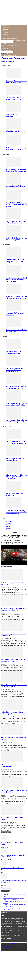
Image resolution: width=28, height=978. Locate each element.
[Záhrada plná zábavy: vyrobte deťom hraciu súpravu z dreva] (13, 383)
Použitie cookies (7, 945)
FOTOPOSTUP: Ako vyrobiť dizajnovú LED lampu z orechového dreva (14, 369)
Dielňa (5, 336)
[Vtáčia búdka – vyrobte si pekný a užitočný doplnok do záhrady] (13, 400)
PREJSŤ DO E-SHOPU (14, 970)
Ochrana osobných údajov (7, 47)
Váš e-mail (15, 52)
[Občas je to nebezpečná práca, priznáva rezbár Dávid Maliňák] (13, 438)
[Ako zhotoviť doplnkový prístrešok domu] (4, 865)
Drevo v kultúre (7, 426)
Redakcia (3, 587)
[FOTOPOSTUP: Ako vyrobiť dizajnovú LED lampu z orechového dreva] (13, 365)
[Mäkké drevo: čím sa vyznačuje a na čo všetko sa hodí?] (13, 145)
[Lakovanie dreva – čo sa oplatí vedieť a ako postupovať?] (13, 218)
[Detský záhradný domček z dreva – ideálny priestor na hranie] (13, 256)
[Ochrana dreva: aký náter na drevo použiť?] (13, 183)
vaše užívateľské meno (19, 40)
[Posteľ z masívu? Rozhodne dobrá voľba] (13, 310)
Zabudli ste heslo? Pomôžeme (8, 45)
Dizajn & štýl (6, 244)
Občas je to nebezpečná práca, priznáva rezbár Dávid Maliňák (14, 685)
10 (17, 638)
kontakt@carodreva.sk (15, 935)
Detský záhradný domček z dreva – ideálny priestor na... (12, 765)
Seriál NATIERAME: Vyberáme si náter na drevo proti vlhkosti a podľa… (16, 204)
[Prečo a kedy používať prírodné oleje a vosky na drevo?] (4, 852)
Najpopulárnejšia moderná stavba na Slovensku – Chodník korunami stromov (16, 511)
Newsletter (5, 27)
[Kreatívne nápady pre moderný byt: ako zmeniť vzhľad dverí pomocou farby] (13, 275)
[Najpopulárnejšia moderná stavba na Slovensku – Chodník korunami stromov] (13, 507)
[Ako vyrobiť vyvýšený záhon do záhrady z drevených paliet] (13, 417)
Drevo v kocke (7, 65)
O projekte (5, 32)
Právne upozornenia (8, 947)
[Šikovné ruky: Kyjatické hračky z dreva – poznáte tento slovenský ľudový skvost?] (13, 472)
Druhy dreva (5, 29)
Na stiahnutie (6, 25)
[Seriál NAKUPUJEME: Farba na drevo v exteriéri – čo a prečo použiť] (13, 166)
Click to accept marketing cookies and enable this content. (14, 559)
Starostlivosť (6, 154)
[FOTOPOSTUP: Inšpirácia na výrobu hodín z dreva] (13, 348)
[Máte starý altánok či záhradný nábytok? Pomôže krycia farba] (13, 293)
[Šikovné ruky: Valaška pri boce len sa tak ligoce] (13, 455)
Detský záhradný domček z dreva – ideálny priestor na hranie (15, 261)
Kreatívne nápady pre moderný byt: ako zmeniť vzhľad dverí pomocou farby (16, 279)
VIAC (4, 518)
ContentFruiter (23, 950)
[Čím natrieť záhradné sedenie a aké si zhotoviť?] (13, 327)
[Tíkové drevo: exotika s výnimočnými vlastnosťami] (13, 128)
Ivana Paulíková (5, 638)
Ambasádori (5, 34)
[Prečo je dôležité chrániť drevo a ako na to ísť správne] (13, 235)
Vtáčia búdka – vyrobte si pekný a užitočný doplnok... (12, 713)
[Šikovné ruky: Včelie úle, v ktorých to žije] (13, 490)
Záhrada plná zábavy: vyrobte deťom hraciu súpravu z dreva (13, 660)
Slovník (4, 30)
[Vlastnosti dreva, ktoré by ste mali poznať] (13, 111)
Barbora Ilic (3, 822)
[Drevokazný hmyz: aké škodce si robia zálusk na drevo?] (13, 78)
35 (3, 830)
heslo (14, 42)
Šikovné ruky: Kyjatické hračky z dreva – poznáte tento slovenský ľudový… (16, 476)
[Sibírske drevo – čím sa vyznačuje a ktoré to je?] (13, 94)
